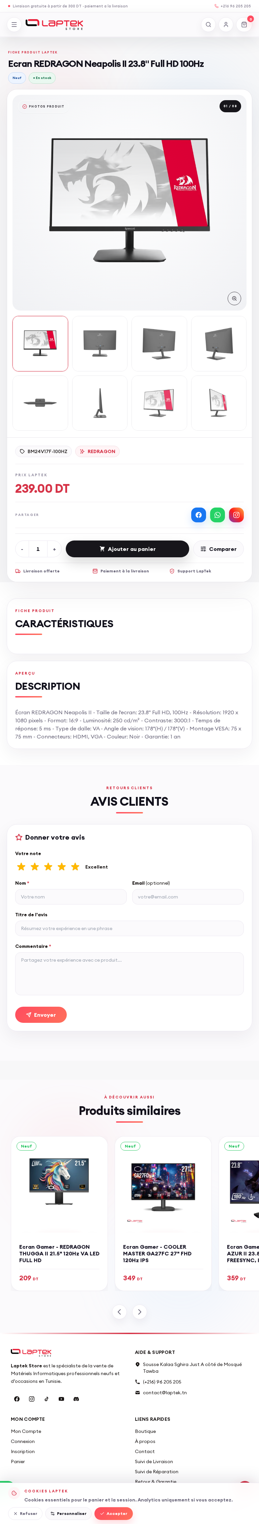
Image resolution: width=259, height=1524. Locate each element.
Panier (18, 1461)
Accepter (117, 1513)
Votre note (28, 853)
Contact (145, 1451)
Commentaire (33, 946)
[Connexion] (226, 24)
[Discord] (76, 1399)
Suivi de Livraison (154, 1461)
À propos (145, 1441)
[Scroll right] (139, 1312)
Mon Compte (26, 1431)
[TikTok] (46, 1399)
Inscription (23, 1451)
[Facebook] (17, 1399)
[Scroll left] (119, 1312)
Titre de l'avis (31, 915)
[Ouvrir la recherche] (208, 24)
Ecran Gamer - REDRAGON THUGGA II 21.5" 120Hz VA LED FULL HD (59, 1253)
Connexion (23, 1441)
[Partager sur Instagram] (236, 515)
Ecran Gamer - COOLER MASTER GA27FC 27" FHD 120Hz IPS (157, 1253)
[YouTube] (61, 1399)
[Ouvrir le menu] (14, 24)
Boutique (145, 1431)
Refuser (28, 1513)
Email (151, 883)
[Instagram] (32, 1399)
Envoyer (45, 1014)
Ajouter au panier (132, 549)
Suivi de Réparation (156, 1472)
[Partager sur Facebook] (198, 515)
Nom (22, 883)
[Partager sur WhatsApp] (217, 515)
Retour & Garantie (155, 1482)
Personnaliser (72, 1513)
